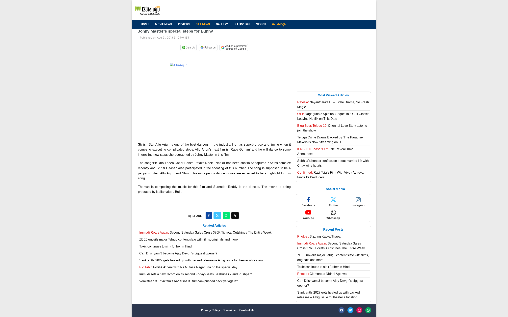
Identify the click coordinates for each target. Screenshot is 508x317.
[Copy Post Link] (235, 215)
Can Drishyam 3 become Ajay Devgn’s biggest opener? (178, 253)
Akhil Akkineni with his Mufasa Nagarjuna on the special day (188, 267)
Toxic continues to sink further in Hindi (165, 246)
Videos (261, 24)
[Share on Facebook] (209, 215)
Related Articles (214, 225)
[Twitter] (350, 310)
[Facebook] (341, 310)
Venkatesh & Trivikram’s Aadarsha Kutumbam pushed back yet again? (188, 281)
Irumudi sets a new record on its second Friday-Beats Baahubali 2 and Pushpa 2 (195, 274)
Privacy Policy (211, 310)
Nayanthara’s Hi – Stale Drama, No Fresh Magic (333, 105)
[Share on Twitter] (217, 215)
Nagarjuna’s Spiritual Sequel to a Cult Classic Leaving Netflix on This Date (333, 116)
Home (145, 24)
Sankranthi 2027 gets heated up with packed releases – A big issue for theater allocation (201, 260)
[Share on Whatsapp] (226, 215)
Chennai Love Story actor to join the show (332, 128)
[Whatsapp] (368, 310)
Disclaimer (230, 310)
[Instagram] (359, 310)
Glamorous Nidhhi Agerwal (322, 273)
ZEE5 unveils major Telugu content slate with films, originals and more (188, 239)
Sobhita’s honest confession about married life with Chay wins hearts (333, 163)
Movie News (163, 24)
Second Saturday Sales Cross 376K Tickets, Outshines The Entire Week (205, 232)
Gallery (222, 24)
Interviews (242, 24)
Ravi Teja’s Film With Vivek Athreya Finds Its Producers (330, 175)
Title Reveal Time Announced (325, 151)
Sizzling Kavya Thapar (319, 236)
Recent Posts (333, 229)
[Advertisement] (298, 10)
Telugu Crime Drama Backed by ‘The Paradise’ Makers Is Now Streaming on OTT (330, 140)
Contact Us (246, 310)
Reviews (184, 24)
